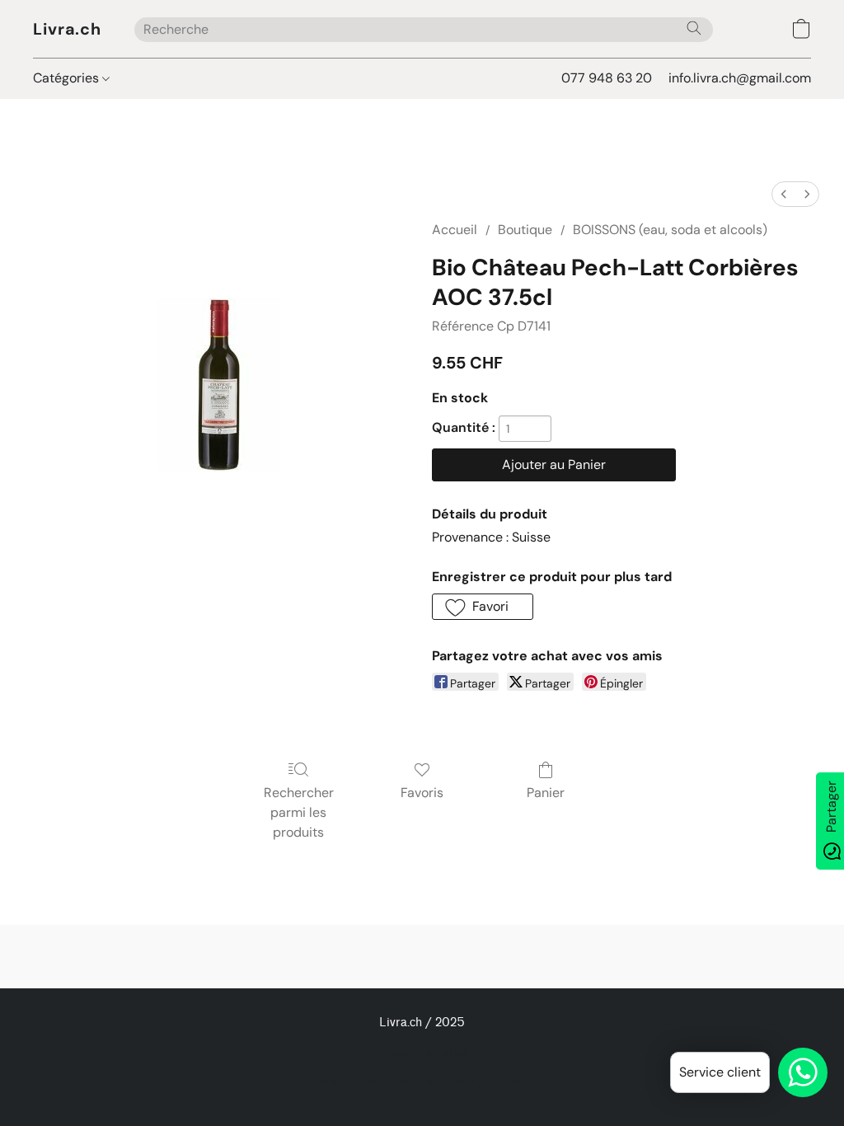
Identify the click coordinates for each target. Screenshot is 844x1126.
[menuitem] (783, 194)
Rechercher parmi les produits (299, 812)
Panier (546, 792)
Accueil (454, 229)
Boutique (525, 229)
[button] (67, 28)
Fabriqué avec (422, 1081)
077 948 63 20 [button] (606, 78)
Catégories (67, 78)
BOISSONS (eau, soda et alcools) (670, 229)
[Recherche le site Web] (694, 28)
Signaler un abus (422, 1053)
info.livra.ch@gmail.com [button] (739, 78)
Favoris (422, 792)
